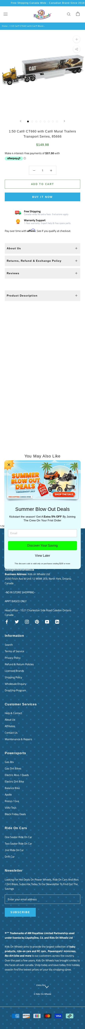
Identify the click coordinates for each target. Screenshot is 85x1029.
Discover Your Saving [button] (42, 545)
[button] (8, 464)
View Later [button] (42, 555)
